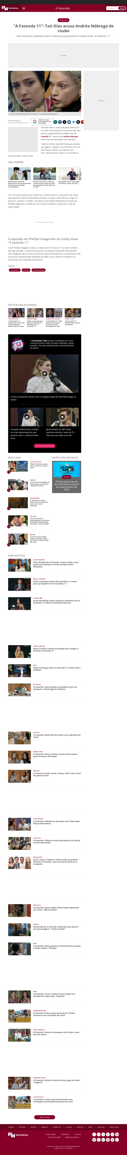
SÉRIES (90, 1127)
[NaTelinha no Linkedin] (103, 1140)
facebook (60, 123)
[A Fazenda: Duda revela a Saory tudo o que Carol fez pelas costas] (19, 776)
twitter (64, 123)
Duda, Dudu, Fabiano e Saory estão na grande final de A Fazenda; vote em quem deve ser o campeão (55, 861)
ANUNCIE (78, 1134)
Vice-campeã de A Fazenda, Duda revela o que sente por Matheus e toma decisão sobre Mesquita (55, 564)
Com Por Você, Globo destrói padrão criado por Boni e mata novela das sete (39, 539)
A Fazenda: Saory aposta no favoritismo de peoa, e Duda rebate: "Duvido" (57, 947)
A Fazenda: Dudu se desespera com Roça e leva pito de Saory (56, 1033)
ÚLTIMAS (11, 1127)
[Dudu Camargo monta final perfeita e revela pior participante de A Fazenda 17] (19, 584)
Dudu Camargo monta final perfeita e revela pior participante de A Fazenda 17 (55, 582)
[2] (18, 484)
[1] (18, 466)
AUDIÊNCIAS (57, 1127)
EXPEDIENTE (65, 1134)
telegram (69, 123)
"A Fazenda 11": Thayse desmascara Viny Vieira (72, 323)
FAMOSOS (44, 1127)
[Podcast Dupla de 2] (108, 1140)
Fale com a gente (54, 1137)
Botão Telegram (94, 1141)
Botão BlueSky (112, 1141)
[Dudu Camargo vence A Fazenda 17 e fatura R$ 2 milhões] (19, 670)
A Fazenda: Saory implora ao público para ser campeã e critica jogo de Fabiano (55, 688)
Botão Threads (117, 1141)
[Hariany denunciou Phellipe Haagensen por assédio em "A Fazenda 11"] (35, 313)
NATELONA (101, 1127)
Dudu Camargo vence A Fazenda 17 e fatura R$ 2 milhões (56, 668)
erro (83, 122)
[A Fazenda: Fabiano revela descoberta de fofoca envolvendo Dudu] (19, 843)
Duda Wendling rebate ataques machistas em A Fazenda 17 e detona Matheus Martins (56, 601)
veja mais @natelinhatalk (44, 446)
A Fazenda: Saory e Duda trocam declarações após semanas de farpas (55, 755)
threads (78, 123)
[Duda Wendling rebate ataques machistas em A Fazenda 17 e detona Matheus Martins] (19, 603)
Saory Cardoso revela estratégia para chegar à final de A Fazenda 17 (55, 649)
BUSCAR (122, 8)
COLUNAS (68, 1127)
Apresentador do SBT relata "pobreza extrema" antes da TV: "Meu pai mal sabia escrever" (60, 432)
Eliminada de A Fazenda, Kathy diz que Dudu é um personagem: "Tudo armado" (56, 927)
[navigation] (23, 8)
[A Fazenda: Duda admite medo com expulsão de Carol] (19, 738)
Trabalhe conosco (72, 1137)
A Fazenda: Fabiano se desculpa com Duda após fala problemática (56, 822)
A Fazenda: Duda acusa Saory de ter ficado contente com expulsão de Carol (54, 1014)
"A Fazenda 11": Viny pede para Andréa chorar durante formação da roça (54, 323)
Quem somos (50, 1134)
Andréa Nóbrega (70, 136)
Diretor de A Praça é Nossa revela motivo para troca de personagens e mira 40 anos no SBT (44, 184)
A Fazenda (63, 8)
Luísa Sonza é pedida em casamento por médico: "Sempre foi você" (40, 484)
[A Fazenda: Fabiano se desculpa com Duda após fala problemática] (19, 824)
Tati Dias (26, 270)
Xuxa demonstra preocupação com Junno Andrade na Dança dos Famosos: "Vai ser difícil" (40, 521)
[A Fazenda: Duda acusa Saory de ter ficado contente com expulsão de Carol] (19, 1016)
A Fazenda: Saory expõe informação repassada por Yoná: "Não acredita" (56, 908)
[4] (18, 521)
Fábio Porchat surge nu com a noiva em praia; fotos (39, 466)
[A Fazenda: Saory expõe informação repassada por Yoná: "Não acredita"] (19, 910)
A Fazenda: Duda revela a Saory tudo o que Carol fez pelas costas (57, 774)
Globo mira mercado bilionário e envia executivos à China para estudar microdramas (19, 184)
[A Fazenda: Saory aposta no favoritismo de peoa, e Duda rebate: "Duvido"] (19, 949)
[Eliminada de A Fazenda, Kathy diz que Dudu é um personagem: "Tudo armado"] (19, 929)
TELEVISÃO (22, 1127)
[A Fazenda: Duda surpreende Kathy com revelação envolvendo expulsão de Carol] (19, 1102)
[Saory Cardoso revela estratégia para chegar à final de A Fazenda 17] (19, 651)
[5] (18, 539)
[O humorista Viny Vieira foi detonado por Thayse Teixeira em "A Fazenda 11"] (73, 313)
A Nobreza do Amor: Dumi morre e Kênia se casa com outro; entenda (39, 503)
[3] (18, 502)
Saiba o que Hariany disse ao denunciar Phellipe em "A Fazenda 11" (35, 323)
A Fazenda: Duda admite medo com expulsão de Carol (57, 736)
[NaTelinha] (10, 8)
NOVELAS (33, 1127)
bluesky (74, 123)
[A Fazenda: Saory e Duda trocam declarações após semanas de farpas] (19, 757)
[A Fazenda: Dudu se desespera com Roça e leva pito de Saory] (19, 1035)
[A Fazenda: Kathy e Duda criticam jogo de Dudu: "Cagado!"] (19, 1083)
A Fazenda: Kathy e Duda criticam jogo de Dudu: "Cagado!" (56, 1081)
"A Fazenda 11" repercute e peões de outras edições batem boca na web (16, 323)
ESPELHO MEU (114, 1127)
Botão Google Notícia (99, 1141)
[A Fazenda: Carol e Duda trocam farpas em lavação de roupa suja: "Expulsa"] (19, 997)
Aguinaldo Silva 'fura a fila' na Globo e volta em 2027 (69, 182)
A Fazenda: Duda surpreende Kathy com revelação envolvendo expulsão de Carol (53, 1100)
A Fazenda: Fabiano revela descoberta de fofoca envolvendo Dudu (56, 841)
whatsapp (55, 123)
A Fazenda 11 (14, 270)
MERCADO (80, 1127)
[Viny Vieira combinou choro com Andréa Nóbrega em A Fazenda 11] (54, 313)
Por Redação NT (14, 121)
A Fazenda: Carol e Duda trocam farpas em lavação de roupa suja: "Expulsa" (54, 995)
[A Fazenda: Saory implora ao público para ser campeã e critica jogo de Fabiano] (19, 690)
